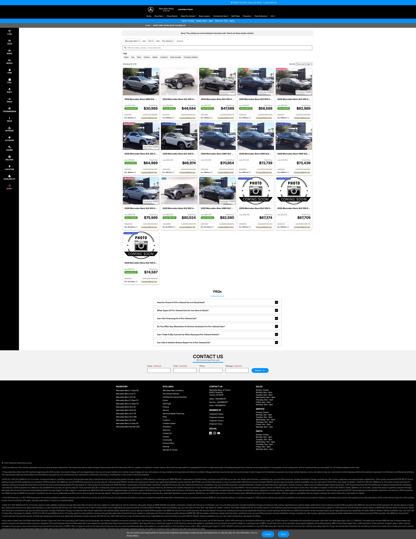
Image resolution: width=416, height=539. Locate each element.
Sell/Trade (235, 16)
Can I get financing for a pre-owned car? (177, 318)
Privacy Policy (168, 443)
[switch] (126, 57)
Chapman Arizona (216, 417)
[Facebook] (210, 433)
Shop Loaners (204, 16)
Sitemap (166, 446)
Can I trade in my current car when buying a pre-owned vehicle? (188, 334)
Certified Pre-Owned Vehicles (175, 397)
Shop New (158, 16)
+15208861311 (220, 399)
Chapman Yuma (215, 424)
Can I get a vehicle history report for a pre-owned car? (183, 342)
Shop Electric (172, 16)
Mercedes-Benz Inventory (173, 390)
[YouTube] (218, 433)
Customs (166, 420)
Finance (166, 407)
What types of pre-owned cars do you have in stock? (183, 310)
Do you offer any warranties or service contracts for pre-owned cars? (191, 326)
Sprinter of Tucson (170, 450)
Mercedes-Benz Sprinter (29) (128, 427)
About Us (166, 430)
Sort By (292, 64)
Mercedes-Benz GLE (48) (126, 417)
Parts (165, 417)
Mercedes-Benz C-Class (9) (127, 390)
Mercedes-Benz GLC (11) (126, 413)
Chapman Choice (216, 414)
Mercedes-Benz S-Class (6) (127, 423)
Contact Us (167, 433)
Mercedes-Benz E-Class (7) (127, 400)
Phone (202, 366)
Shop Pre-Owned (188, 16)
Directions (167, 427)
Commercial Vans (220, 16)
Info (272, 16)
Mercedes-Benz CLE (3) (126, 397)
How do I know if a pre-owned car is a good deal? (181, 302)
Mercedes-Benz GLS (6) (126, 420)
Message (234, 366)
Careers (166, 437)
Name (154, 366)
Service (166, 410)
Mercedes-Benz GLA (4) (126, 407)
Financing (247, 16)
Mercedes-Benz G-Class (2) (127, 404)
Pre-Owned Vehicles (171, 394)
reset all (180, 41)
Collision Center (169, 423)
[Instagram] (214, 433)
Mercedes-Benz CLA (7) (126, 394)
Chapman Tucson (216, 420)
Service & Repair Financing (173, 413)
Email (180, 366)
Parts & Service (261, 16)
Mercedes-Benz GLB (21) (126, 410)
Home (148, 16)
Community (167, 440)
